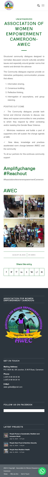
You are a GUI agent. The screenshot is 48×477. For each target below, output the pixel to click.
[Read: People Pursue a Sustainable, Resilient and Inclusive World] (6, 435)
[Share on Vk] (31, 272)
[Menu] (43, 5)
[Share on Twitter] (11, 272)
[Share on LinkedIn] (21, 272)
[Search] (37, 5)
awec (33, 255)
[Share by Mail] (41, 272)
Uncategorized (24, 19)
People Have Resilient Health (20, 450)
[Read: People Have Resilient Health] (6, 451)
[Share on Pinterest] (16, 272)
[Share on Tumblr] (26, 272)
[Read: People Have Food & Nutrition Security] (6, 444)
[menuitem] (37, 5)
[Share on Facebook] (6, 272)
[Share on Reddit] (36, 272)
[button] (42, 471)
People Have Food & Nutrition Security (23, 443)
